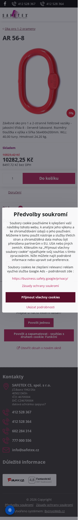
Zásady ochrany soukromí (40, 286)
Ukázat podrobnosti (40, 307)
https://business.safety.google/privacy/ (40, 278)
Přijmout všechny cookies (40, 297)
